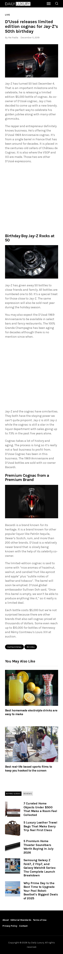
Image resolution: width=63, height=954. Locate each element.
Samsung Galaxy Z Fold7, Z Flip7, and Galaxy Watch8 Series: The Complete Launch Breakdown (40, 867)
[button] (31, 61)
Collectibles (14, 646)
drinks (31, 646)
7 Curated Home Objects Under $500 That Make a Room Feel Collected (40, 809)
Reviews (28, 793)
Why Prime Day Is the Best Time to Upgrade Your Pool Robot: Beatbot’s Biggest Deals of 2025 (41, 890)
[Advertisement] (31, 198)
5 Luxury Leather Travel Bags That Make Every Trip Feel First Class (40, 826)
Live (7, 15)
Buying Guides (13, 793)
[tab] (13, 793)
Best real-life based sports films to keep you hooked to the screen (28, 768)
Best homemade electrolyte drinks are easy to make (31, 712)
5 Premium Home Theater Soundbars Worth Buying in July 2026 (38, 846)
